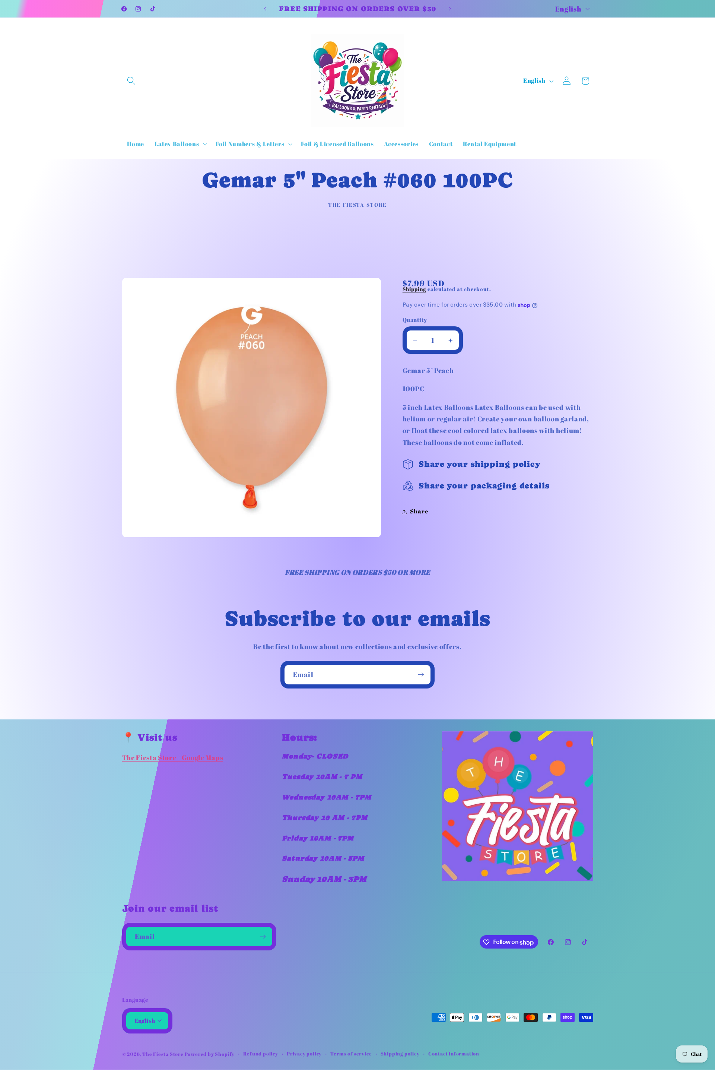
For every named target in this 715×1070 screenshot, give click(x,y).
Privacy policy (304, 1054)
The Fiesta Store (163, 1054)
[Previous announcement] (265, 8)
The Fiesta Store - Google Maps (172, 757)
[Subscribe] (420, 674)
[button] (131, 81)
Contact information (453, 1054)
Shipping (414, 289)
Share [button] (419, 511)
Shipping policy (400, 1054)
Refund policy (260, 1054)
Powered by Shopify (210, 1054)
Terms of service (351, 1054)
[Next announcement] (450, 8)
